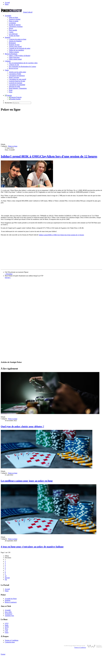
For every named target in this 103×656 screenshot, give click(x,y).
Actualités (8, 15)
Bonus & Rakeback (11, 54)
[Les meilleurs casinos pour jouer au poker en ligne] (46, 468)
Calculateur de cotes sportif (17, 79)
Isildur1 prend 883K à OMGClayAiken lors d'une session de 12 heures (49, 156)
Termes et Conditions (11, 640)
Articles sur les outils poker (17, 72)
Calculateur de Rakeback (17, 75)
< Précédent (8, 274)
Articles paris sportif (15, 46)
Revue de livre (13, 68)
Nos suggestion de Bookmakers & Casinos (22, 66)
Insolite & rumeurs (15, 25)
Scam (10, 90)
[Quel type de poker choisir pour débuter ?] (50, 413)
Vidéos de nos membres (16, 50)
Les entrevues (13, 34)
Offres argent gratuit (15, 59)
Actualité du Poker (11, 598)
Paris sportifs (13, 30)
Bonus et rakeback (11, 602)
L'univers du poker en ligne (17, 39)
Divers (11, 28)
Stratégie (7, 37)
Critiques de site (14, 65)
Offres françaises (14, 57)
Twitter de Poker (14, 35)
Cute (6, 630)
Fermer (3, 654)
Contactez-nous (10, 642)
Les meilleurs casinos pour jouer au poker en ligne (27, 480)
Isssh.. (7, 625)
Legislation (12, 23)
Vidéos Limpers (14, 52)
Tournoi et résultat (14, 19)
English (18, 99)
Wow (6, 629)
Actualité (8, 610)
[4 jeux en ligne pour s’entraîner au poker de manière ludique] (48, 534)
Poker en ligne (13, 17)
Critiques (8, 61)
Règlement (12, 43)
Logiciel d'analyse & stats (17, 81)
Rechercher (8, 103)
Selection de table (14, 86)
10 (5, 576)
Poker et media (13, 21)
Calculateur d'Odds (15, 74)
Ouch (6, 632)
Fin (6, 579)
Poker (7, 4)
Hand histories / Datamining (18, 88)
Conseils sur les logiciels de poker (19, 48)
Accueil (7, 2)
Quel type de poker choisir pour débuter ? (22, 426)
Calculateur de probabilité (17, 85)
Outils (7, 70)
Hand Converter (14, 77)
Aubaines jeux (9, 615)
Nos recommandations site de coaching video (23, 63)
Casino (11, 32)
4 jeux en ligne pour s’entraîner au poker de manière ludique (32, 546)
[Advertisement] (51, 128)
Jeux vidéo (8, 612)
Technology (8, 614)
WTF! (7, 627)
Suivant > (8, 277)
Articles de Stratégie (15, 41)
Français (19, 97)
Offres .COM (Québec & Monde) (19, 55)
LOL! (7, 623)
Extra (10, 92)
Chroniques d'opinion (16, 26)
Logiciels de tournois (15, 83)
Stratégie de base (14, 45)
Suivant (7, 578)
